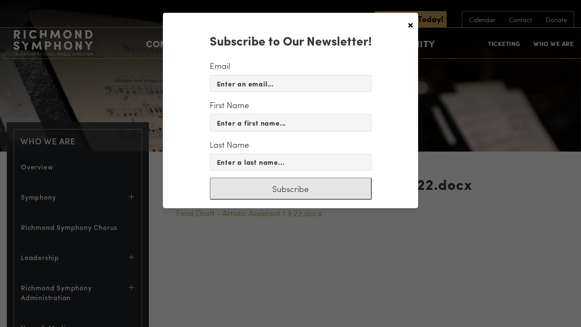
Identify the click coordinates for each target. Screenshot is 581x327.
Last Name (229, 144)
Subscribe (290, 189)
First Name (229, 105)
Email (220, 66)
